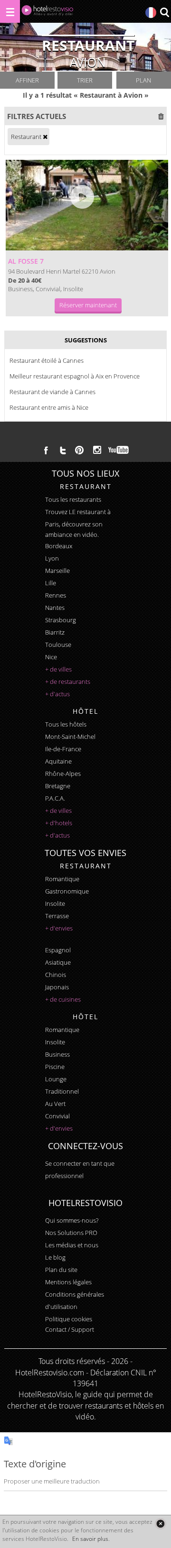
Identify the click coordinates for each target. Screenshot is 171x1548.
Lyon (52, 558)
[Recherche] (164, 13)
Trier (85, 80)
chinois (55, 974)
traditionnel (62, 1091)
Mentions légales (68, 1282)
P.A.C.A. (55, 798)
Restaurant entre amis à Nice (49, 407)
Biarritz (55, 632)
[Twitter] (62, 450)
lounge (55, 1079)
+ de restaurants (67, 681)
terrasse (57, 916)
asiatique (58, 962)
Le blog (55, 1257)
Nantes (55, 607)
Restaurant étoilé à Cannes (47, 360)
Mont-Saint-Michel (70, 736)
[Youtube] (119, 450)
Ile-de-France (63, 749)
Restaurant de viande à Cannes (52, 391)
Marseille (57, 570)
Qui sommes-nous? (71, 1220)
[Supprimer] (45, 136)
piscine (55, 1066)
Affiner (27, 80)
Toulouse (58, 644)
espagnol (58, 950)
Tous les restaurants (73, 499)
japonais (57, 987)
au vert (55, 1103)
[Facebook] (46, 450)
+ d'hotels (58, 823)
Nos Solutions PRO (71, 1232)
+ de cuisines (63, 999)
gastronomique (67, 891)
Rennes (55, 595)
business (57, 1054)
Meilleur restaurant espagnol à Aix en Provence (75, 376)
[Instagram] (97, 451)
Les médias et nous (71, 1245)
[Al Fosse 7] (87, 205)
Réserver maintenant (88, 305)
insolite (55, 903)
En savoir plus (90, 1539)
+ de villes (58, 669)
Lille (50, 583)
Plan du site (61, 1269)
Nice (51, 657)
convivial (57, 1116)
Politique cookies (68, 1319)
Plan (143, 80)
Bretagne (57, 786)
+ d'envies (59, 928)
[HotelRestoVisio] (47, 12)
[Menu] (10, 11)
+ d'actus (57, 694)
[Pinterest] (79, 450)
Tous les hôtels (65, 724)
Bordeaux (58, 546)
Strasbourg (60, 620)
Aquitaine (58, 761)
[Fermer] (160, 1524)
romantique (62, 879)
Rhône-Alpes (63, 773)
